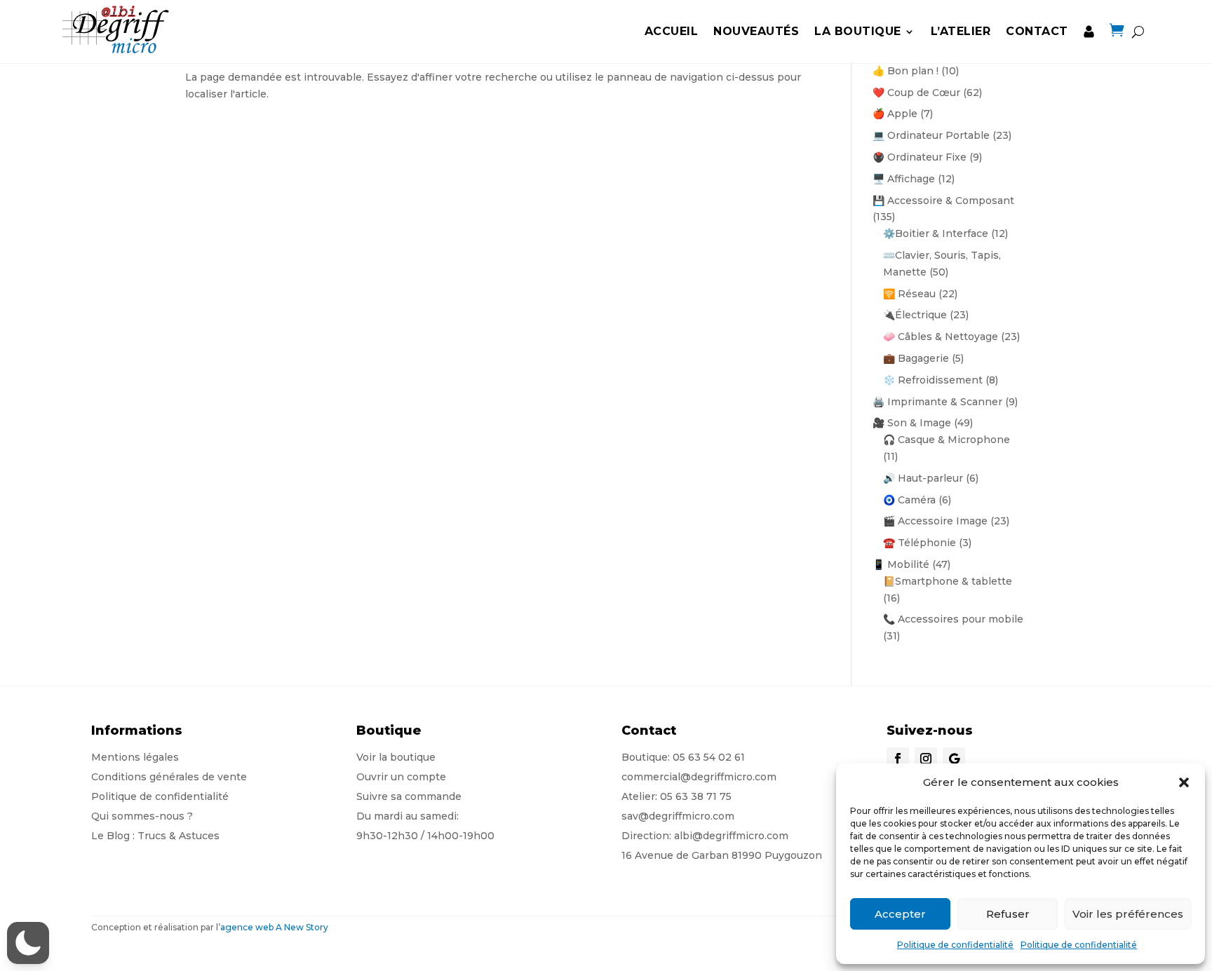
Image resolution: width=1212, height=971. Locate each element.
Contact (1037, 31)
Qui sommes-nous (137, 816)
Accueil (672, 31)
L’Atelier (961, 31)
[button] (1184, 782)
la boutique (857, 31)
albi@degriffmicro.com (731, 835)
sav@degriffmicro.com (677, 816)
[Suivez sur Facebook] (898, 758)
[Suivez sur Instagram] (926, 758)
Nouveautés (756, 31)
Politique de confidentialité (955, 944)
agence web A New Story (274, 927)
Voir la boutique (396, 757)
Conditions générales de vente (169, 776)
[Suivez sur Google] (954, 758)
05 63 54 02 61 (709, 757)
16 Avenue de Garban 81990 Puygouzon (721, 855)
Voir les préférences (1127, 914)
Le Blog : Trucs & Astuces (155, 835)
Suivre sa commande (409, 796)
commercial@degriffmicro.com (698, 776)
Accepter (900, 914)
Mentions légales (135, 757)
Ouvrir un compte (401, 776)
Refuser (1008, 914)
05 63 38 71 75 (696, 796)
